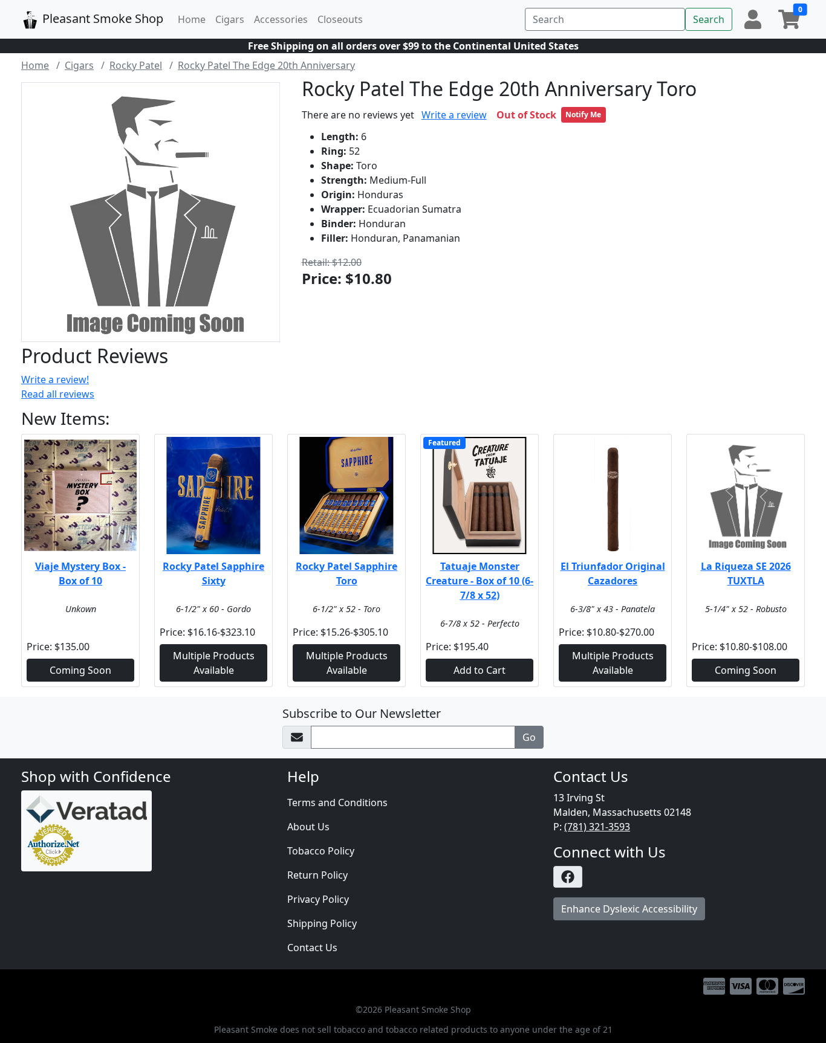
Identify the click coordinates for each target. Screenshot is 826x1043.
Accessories (281, 19)
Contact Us (312, 947)
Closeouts (340, 19)
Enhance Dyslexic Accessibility (629, 908)
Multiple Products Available (214, 663)
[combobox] (605, 19)
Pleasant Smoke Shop (101, 18)
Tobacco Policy (320, 850)
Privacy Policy (318, 899)
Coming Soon (80, 670)
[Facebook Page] (679, 877)
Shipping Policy (322, 923)
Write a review (454, 114)
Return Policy (317, 875)
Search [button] (708, 19)
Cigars (229, 19)
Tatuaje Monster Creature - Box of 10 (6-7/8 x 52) (479, 581)
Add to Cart (480, 670)
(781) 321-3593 (597, 826)
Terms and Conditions (337, 802)
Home (192, 19)
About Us (308, 826)
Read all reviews (57, 394)
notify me (583, 114)
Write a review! (55, 379)
